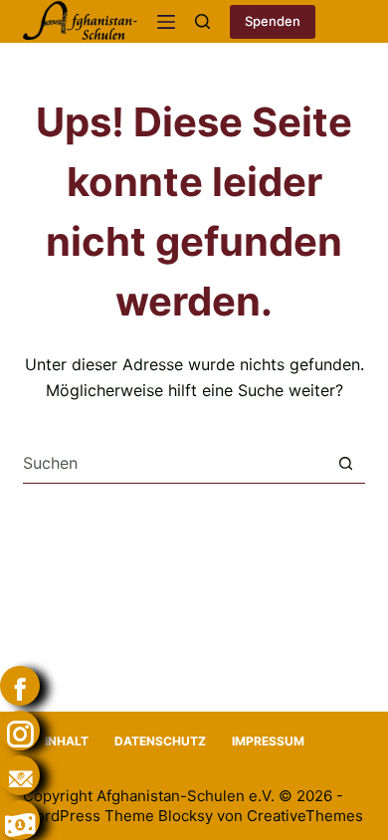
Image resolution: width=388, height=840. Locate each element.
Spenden (272, 21)
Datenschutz (160, 741)
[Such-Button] (345, 463)
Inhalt (67, 741)
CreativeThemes (305, 815)
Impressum (268, 741)
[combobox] (174, 463)
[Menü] (166, 22)
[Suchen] (202, 21)
